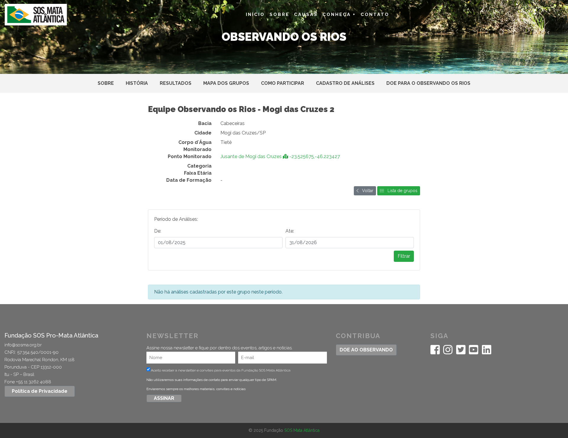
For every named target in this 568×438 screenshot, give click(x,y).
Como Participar (282, 83)
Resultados (175, 83)
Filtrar (404, 256)
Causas (306, 14)
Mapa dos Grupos (226, 83)
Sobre (279, 14)
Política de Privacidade (39, 391)
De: (157, 231)
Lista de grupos (400, 190)
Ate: (289, 231)
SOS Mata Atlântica (302, 430)
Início (255, 14)
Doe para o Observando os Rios (428, 83)
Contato (375, 14)
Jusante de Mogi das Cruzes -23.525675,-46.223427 (280, 156)
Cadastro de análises (345, 83)
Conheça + (339, 14)
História (137, 83)
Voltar (366, 190)
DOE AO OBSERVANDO (366, 350)
